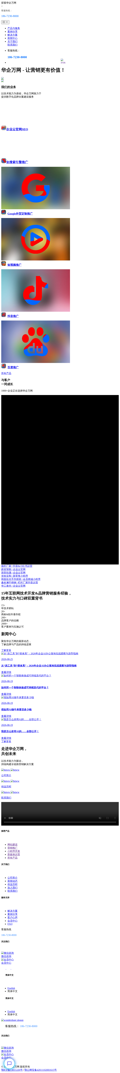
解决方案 (13, 34)
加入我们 (13, 887)
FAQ (10, 924)
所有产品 (13, 857)
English (11, 988)
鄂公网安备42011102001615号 (40, 1070)
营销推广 (13, 847)
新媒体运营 (14, 854)
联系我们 (13, 44)
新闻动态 (13, 881)
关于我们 (13, 41)
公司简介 (13, 877)
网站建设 (13, 844)
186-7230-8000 (28, 1026)
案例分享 (13, 31)
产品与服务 (14, 28)
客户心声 (13, 917)
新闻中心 (13, 38)
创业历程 (13, 884)
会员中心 (13, 920)
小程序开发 (14, 851)
